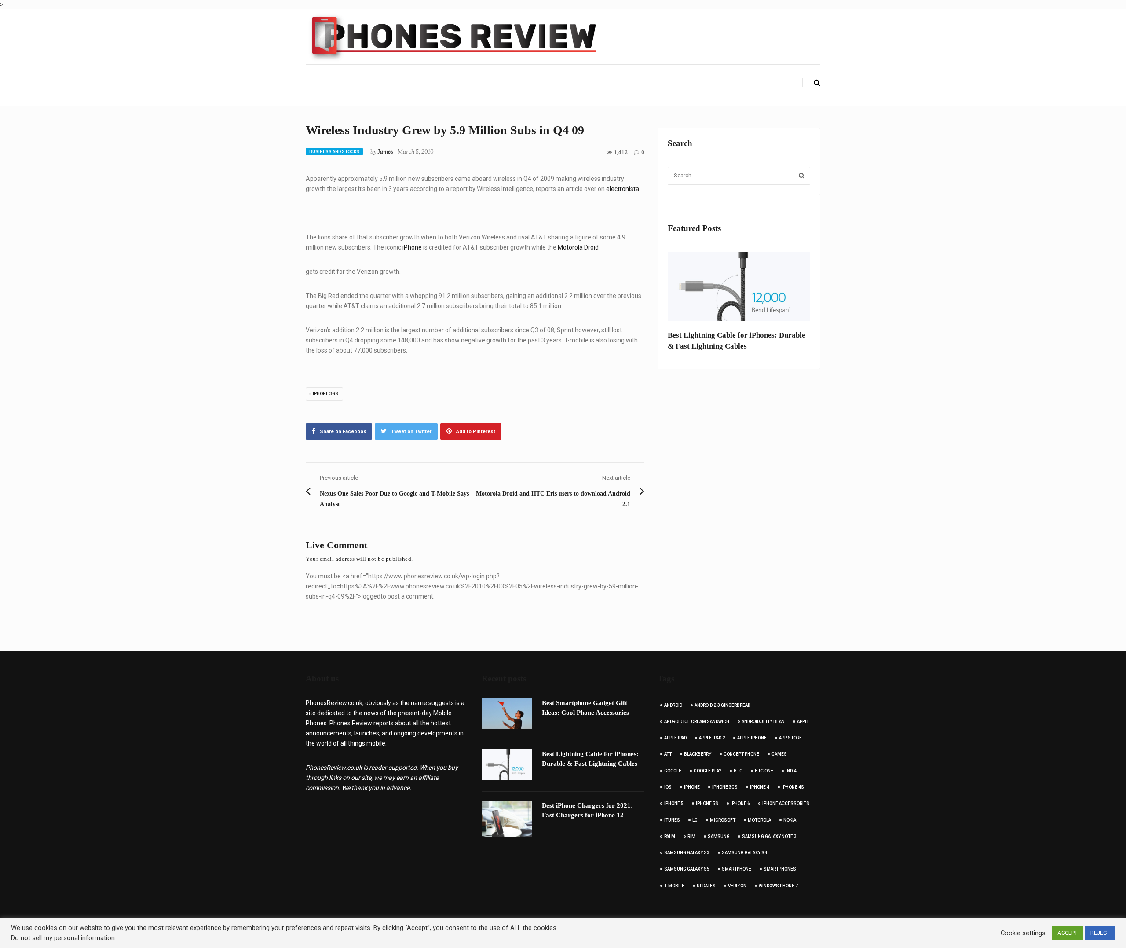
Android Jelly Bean (763, 721)
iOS (668, 787)
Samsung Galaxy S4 (744, 852)
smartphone (736, 869)
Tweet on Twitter (411, 431)
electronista (622, 188)
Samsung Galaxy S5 (686, 869)
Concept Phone (741, 754)
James (385, 151)
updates (706, 885)
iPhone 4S (793, 787)
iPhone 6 (740, 803)
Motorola (759, 820)
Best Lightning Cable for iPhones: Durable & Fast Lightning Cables (736, 340)
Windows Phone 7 (778, 885)
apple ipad (675, 737)
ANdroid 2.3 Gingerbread (722, 705)
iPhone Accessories (785, 803)
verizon (737, 885)
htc (738, 770)
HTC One (764, 770)
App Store (790, 737)
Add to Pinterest (475, 431)
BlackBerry (697, 754)
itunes (672, 820)
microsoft (722, 820)
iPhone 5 (674, 803)
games (779, 754)
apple (803, 721)
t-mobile (674, 885)
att (668, 754)
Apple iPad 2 (712, 737)
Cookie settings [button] (1023, 933)
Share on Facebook (343, 431)
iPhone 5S (707, 803)
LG (695, 820)
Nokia (789, 820)
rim (691, 836)
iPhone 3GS (325, 393)
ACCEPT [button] (1067, 933)
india (791, 770)
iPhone (412, 247)
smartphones (780, 869)
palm (669, 836)
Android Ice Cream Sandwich (696, 721)
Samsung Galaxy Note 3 (769, 836)
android (673, 705)
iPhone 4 (759, 787)
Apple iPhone (752, 737)
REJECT (1100, 933)
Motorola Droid (578, 247)
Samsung (719, 836)
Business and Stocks (334, 151)
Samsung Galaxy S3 (686, 852)
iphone (692, 787)
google (672, 770)
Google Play (707, 770)
